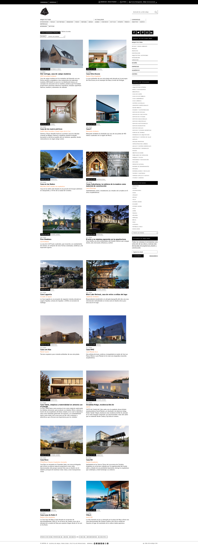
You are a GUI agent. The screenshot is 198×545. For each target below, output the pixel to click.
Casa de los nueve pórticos (51, 129)
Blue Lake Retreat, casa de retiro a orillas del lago (106, 294)
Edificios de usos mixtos (140, 114)
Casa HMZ (90, 349)
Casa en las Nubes (47, 184)
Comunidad (136, 19)
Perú (134, 222)
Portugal (99, 69)
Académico (136, 70)
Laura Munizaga (91, 188)
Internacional (101, 179)
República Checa (56, 69)
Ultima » (104, 537)
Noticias (113, 22)
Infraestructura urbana (140, 144)
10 (65, 537)
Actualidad (99, 19)
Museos (135, 150)
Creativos (135, 22)
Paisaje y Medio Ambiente (139, 46)
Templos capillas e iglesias (141, 175)
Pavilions (135, 162)
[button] (155, 12)
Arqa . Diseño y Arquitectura (45, 10)
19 (74, 537)
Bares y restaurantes (139, 89)
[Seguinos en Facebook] (134, 32)
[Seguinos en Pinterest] (143, 32)
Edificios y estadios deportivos (142, 130)
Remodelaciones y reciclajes (141, 171)
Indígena (84, 22)
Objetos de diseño (138, 153)
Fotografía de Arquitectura (141, 134)
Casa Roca (44, 460)
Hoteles (135, 139)
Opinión (120, 22)
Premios (127, 22)
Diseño (134, 63)
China (134, 192)
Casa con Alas (45, 349)
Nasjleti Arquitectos (92, 462)
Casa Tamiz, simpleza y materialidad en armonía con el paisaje (61, 405)
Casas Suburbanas (47, 32)
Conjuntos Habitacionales (140, 105)
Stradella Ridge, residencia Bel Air (100, 404)
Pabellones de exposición (140, 155)
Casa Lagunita (46, 294)
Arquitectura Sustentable (140, 55)
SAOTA (88, 407)
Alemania (135, 224)
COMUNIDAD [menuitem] (44, 2)
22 (83, 537)
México (98, 344)
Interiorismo (44, 22)
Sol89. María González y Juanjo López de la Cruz (55, 131)
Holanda (135, 215)
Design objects (137, 107)
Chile (52, 289)
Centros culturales (139, 103)
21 (80, 537)
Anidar (91, 22)
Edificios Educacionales (140, 119)
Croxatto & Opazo (46, 297)
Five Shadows (45, 239)
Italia (134, 199)
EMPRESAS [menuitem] (53, 2)
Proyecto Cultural (138, 164)
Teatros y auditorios (139, 173)
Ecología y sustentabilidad (141, 110)
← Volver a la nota (65, 31)
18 (71, 537)
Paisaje (53, 22)
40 (91, 537)
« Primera (55, 537)
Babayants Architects (92, 131)
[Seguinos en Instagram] (147, 32)
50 (94, 537)
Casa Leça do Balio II (48, 515)
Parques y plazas (138, 157)
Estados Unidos (55, 234)
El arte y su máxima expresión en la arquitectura (106, 239)
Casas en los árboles (139, 96)
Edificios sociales (138, 128)
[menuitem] (143, 3)
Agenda (97, 22)
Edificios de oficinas (139, 112)
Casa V (88, 129)
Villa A (88, 515)
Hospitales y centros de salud (142, 137)
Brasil (134, 220)
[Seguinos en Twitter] (138, 32)
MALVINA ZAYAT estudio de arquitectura (52, 186)
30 (88, 537)
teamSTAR (89, 517)
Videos (77, 22)
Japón (98, 510)
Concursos (104, 22)
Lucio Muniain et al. (92, 352)
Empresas (44, 24)
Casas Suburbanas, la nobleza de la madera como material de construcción (106, 185)
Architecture (45, 124)
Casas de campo (137, 94)
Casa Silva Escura (93, 74)
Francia (135, 213)
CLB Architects (44, 241)
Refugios (135, 168)
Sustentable (61, 22)
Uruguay (135, 195)
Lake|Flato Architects (92, 297)
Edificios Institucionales (140, 123)
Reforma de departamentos (141, 166)
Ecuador (135, 204)
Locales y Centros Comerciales (142, 146)
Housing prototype (138, 141)
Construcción (136, 53)
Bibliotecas (136, 91)
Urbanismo (70, 22)
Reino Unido (136, 229)
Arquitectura (45, 19)
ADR (41, 76)
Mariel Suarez (44, 352)
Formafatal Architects (49, 76)
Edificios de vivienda (139, 116)
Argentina (54, 179)
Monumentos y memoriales (141, 148)
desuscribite (154, 256)
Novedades (43, 26)
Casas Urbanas (137, 101)
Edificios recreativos (139, 125)
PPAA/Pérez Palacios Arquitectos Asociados (53, 462)
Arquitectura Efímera (139, 87)
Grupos (142, 22)
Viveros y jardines (138, 177)
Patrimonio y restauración (141, 159)
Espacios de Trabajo (138, 132)
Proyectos (135, 51)
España (53, 124)
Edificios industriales (139, 121)
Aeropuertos (136, 85)
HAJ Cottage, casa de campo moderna (55, 74)
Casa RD (89, 460)
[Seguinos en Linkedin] (151, 32)
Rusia (98, 124)
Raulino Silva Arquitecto (93, 76)
